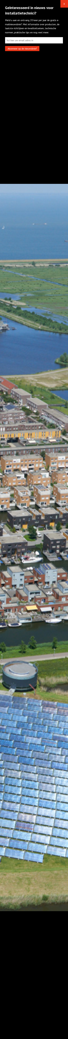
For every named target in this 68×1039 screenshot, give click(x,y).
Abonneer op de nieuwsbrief (22, 48)
